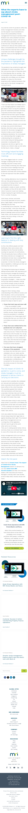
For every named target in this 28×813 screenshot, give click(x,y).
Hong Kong (14, 697)
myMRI (14, 720)
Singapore (14, 696)
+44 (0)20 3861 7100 (15, 784)
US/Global (14, 691)
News (14, 742)
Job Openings (14, 734)
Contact (14, 731)
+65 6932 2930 (16, 779)
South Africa (14, 703)
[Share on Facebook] (5, 677)
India (14, 708)
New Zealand (14, 694)
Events (14, 747)
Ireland (14, 701)
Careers (14, 733)
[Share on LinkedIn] (11, 677)
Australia (14, 692)
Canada (14, 706)
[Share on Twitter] (8, 677)
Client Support (14, 721)
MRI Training (14, 749)
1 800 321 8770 (15, 781)
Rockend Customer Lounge (14, 723)
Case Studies (14, 746)
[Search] (24, 670)
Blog (14, 740)
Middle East (14, 704)
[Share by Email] (14, 677)
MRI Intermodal (14, 714)
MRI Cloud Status (14, 725)
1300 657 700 (16, 764)
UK (14, 699)
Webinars (14, 744)
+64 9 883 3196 (17, 777)
